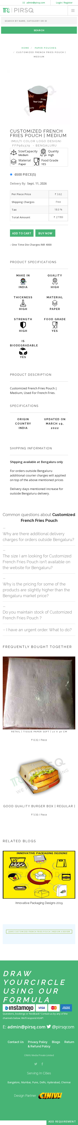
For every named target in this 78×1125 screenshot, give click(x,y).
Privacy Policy (38, 1042)
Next (65, 97)
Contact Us (16, 1042)
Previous (12, 97)
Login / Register (64, 2)
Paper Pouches (46, 48)
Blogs (56, 1042)
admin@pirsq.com (35, 2)
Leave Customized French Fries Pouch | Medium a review (39, 932)
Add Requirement (62, 1121)
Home (25, 48)
